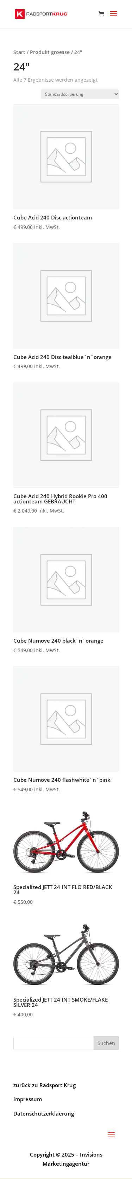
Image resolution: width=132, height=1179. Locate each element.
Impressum (27, 1099)
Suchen (106, 1043)
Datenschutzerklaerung (43, 1113)
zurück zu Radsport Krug (44, 1085)
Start (19, 52)
